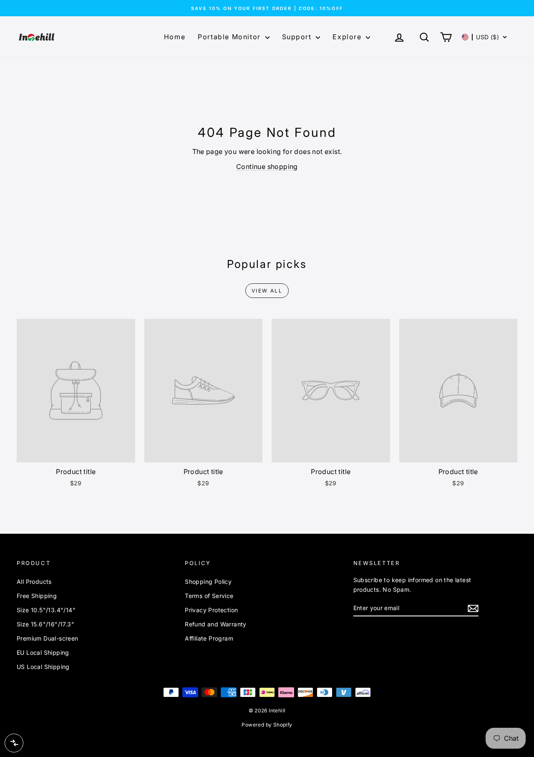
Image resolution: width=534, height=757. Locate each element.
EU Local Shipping (43, 652)
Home (174, 37)
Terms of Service (209, 595)
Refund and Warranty (216, 624)
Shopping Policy (208, 581)
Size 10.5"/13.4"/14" (46, 609)
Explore (348, 37)
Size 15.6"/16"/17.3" (45, 624)
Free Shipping (37, 595)
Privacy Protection (211, 609)
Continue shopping (267, 166)
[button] (484, 37)
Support (298, 37)
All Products (34, 581)
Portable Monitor (230, 37)
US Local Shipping (43, 666)
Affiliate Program (209, 638)
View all (267, 291)
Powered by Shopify (267, 725)
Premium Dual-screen (47, 638)
